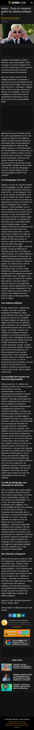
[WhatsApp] (19, 615)
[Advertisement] (17, 52)
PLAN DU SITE (22, 722)
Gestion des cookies (24, 725)
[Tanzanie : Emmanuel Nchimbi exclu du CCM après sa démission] (6, 687)
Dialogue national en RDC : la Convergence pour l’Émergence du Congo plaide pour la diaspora (22, 677)
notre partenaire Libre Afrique (10, 18)
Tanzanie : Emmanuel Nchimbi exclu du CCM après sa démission (21, 686)
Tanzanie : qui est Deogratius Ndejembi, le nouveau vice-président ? (22, 666)
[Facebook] (10, 615)
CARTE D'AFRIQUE (13, 722)
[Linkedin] (23, 615)
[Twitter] (14, 615)
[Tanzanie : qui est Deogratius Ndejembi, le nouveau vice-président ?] (6, 667)
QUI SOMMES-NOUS (11, 723)
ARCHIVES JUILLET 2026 (12, 725)
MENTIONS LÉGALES (22, 723)
